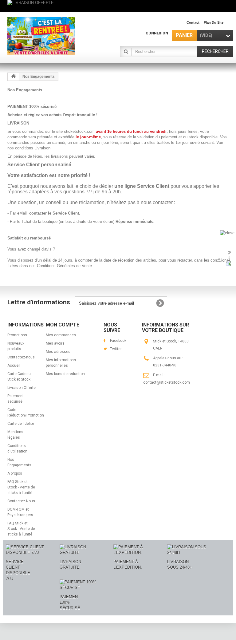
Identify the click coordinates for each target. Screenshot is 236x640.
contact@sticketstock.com (166, 382)
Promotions (17, 335)
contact (193, 22)
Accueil (13, 365)
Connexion (157, 33)
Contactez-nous (21, 357)
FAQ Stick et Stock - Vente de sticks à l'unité (21, 487)
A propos (14, 473)
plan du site (213, 22)
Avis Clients (219, 260)
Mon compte (62, 325)
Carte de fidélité (20, 423)
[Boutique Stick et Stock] (41, 36)
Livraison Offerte (21, 387)
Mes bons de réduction (65, 374)
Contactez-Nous (21, 501)
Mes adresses (58, 352)
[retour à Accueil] (13, 77)
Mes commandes (61, 335)
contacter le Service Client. (54, 213)
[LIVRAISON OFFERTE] (118, 6)
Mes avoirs (55, 343)
